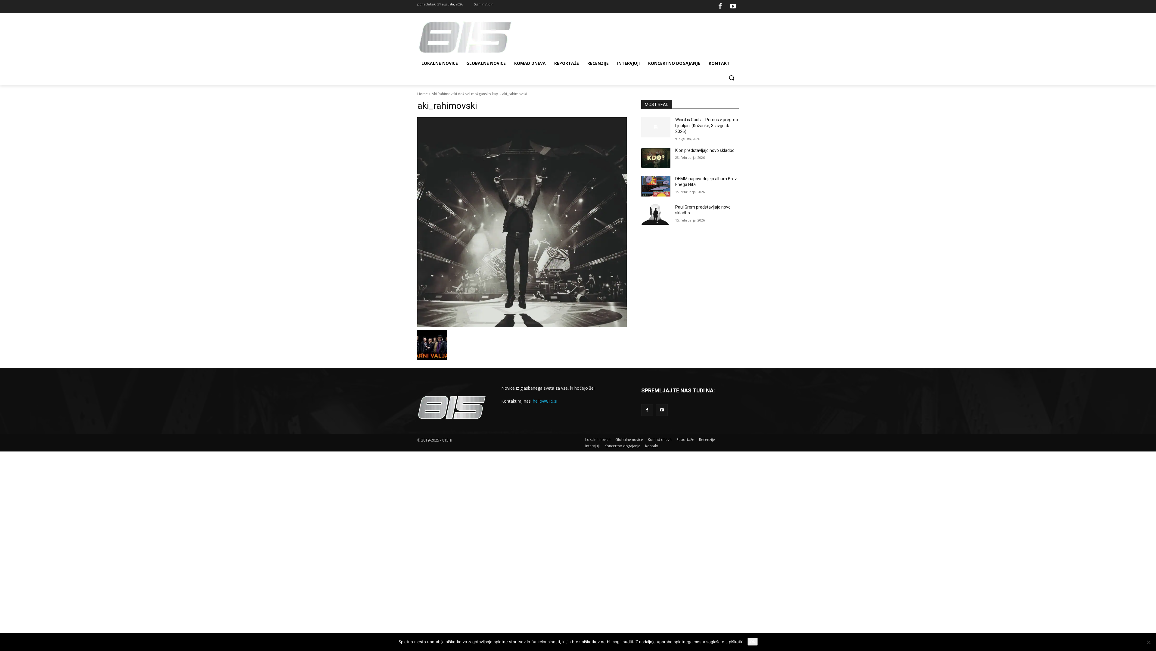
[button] (731, 78)
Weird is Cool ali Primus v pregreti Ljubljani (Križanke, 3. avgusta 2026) (706, 125)
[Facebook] (720, 6)
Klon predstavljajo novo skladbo (705, 150)
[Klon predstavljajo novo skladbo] (655, 158)
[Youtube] (733, 6)
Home (422, 93)
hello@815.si (545, 401)
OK (752, 641)
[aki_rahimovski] (522, 222)
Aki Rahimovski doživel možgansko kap (465, 93)
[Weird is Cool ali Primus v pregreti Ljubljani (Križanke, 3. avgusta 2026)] (655, 127)
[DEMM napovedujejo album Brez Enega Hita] (655, 186)
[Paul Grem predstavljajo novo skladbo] (655, 214)
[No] (1148, 642)
